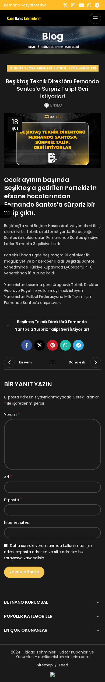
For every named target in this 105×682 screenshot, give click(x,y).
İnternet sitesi (17, 522)
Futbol (60, 68)
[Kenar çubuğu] (6, 211)
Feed (63, 665)
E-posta (13, 500)
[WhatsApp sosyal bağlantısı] (89, 5)
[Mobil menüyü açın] (95, 18)
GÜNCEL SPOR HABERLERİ (60, 47)
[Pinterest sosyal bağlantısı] (52, 345)
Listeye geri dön (52, 362)
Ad (8, 477)
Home (31, 47)
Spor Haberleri (82, 68)
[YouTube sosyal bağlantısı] (81, 5)
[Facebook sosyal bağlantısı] (26, 345)
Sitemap (45, 665)
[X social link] (65, 5)
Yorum (12, 415)
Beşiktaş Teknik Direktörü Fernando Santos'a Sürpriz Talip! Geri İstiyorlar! (52, 325)
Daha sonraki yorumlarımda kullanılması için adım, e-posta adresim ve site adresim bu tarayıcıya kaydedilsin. (48, 552)
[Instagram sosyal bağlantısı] (73, 5)
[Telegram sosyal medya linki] (97, 5)
